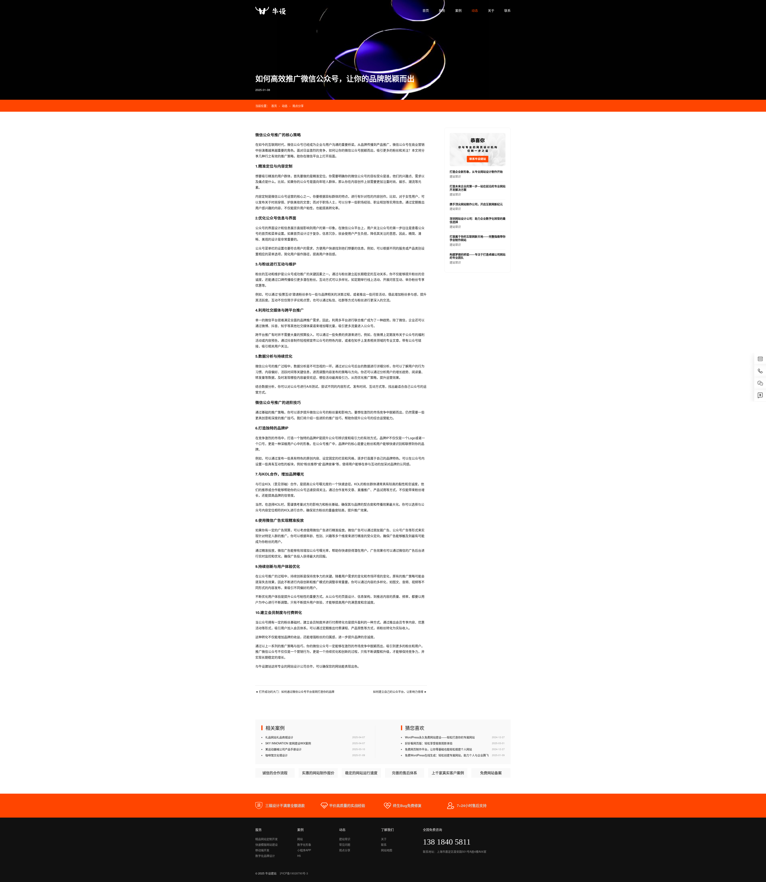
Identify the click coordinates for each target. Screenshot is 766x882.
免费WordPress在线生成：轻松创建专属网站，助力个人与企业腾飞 (447, 755)
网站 (300, 839)
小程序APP (304, 850)
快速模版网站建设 (266, 844)
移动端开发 (262, 850)
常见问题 (344, 844)
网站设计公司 (296, 666)
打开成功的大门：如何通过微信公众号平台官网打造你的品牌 (294, 692)
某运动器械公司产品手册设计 (283, 749)
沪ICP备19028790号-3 (294, 873)
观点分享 (298, 106)
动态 (475, 10)
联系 (507, 10)
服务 (442, 10)
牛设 (262, 666)
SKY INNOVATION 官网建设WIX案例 (288, 743)
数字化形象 (304, 844)
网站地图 (386, 850)
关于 (491, 10)
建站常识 (476, 174)
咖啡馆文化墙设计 (276, 755)
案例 (458, 10)
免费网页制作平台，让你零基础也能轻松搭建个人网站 (438, 749)
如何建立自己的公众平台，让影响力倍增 (400, 692)
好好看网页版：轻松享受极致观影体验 (428, 743)
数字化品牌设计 (265, 856)
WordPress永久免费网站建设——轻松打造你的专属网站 (440, 737)
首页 (425, 10)
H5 (299, 856)
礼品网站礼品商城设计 (279, 737)
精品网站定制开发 (266, 839)
